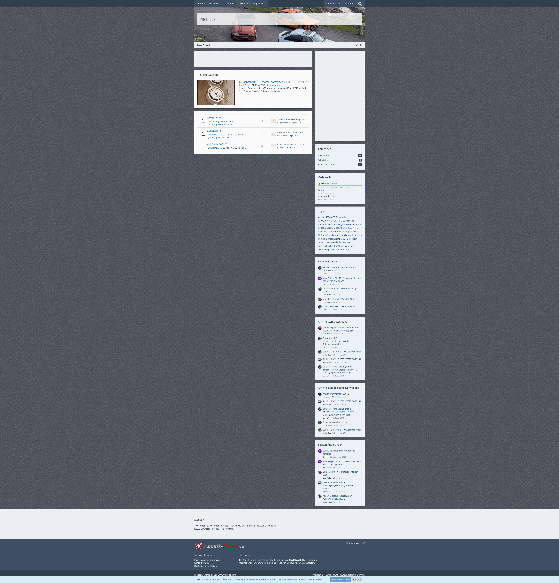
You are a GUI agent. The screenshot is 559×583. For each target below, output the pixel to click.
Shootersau (327, 362)
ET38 (342, 220)
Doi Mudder (282, 135)
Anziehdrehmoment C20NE (336, 393)
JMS (343, 224)
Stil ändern (354, 543)
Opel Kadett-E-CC (336, 238)
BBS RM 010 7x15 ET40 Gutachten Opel (342, 351)
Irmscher (336, 224)
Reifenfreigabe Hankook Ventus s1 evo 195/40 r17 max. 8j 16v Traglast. (341, 329)
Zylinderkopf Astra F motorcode (333, 249)
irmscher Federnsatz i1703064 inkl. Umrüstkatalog (301, 144)
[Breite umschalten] (363, 543)
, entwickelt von (215, 574)
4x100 (321, 217)
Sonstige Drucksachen (221, 124)
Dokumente (214, 117)
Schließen (357, 579)
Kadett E (242, 134)
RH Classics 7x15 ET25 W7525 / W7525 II (342, 359)
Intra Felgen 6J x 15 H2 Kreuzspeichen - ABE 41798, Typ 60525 (342, 280)
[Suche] (360, 3)
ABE (333, 217)
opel (325, 238)
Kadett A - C (216, 134)
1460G (327, 217)
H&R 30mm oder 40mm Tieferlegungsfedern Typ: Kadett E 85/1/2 (339, 485)
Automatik (341, 217)
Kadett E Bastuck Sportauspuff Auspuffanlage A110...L (337, 497)
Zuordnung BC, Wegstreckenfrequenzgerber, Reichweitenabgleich (337, 341)
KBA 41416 (353, 227)
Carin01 (280, 147)
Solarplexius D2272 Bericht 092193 (340, 306)
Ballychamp (282, 122)
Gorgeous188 (328, 397)
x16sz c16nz (348, 246)
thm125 (338, 246)
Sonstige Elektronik (219, 137)
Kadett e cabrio (353, 224)
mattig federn (350, 231)
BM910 (326, 284)
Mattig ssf (323, 235)
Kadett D (230, 134)
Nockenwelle (334, 235)
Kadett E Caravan (326, 227)
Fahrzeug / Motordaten (221, 121)
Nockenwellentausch (352, 235)
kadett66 (326, 333)
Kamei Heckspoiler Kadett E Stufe (259, 82)
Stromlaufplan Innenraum (290, 132)
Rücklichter (351, 238)
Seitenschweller (326, 246)
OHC (320, 238)
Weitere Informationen (340, 579)
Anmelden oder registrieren (339, 3)
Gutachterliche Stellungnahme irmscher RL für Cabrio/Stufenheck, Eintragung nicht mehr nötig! (340, 369)
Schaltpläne (214, 130)
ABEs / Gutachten (218, 144)
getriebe (350, 220)
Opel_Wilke (244, 85)
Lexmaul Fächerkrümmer (330, 231)
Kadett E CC (341, 227)
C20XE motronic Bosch (329, 220)
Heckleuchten (324, 224)
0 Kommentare (274, 85)
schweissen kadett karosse (337, 242)
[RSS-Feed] (360, 45)
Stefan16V (327, 355)
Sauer (321, 242)
